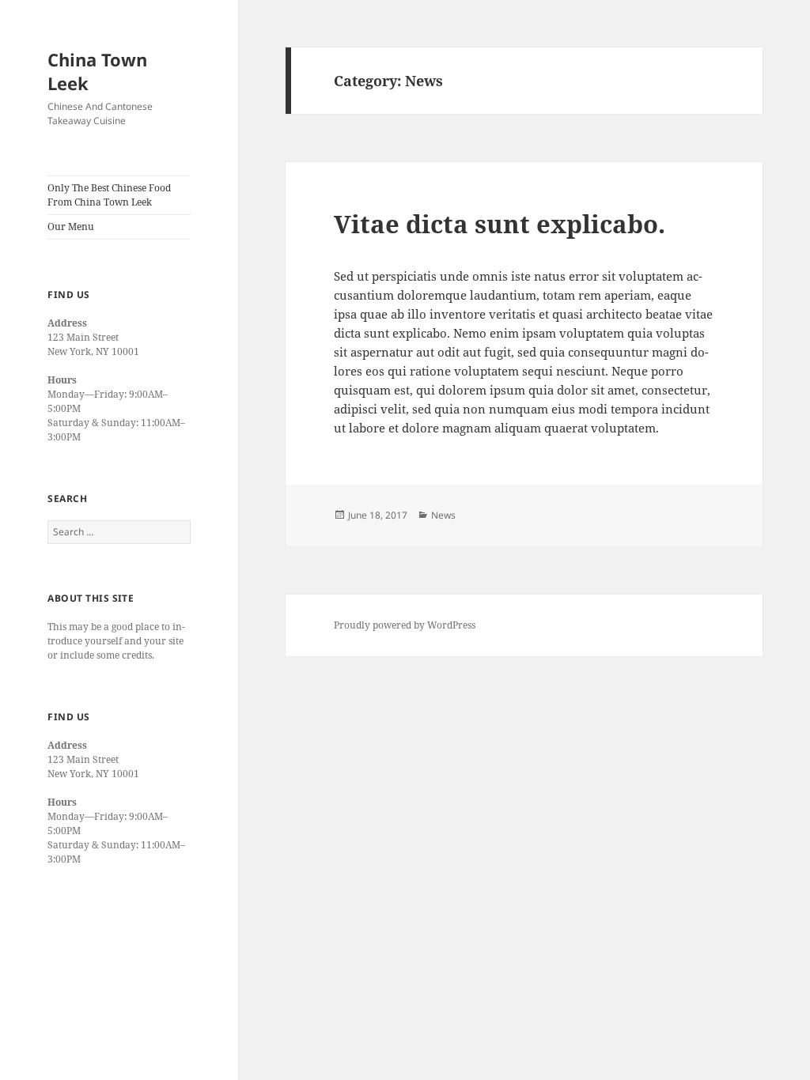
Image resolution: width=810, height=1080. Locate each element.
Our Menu (70, 226)
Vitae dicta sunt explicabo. (499, 223)
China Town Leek (97, 71)
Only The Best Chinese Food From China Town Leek (109, 195)
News (443, 515)
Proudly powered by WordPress (404, 625)
